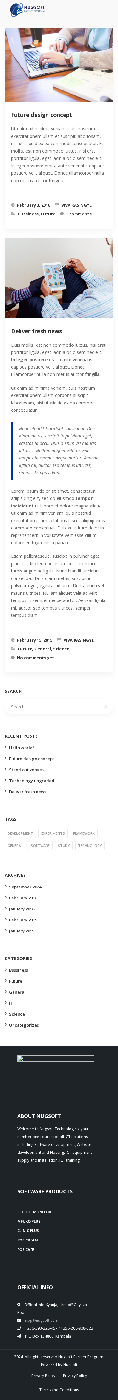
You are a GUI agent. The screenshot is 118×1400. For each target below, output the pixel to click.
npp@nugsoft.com (41, 1320)
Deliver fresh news (27, 792)
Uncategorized (24, 1025)
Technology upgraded (31, 781)
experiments (53, 833)
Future (48, 214)
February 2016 (23, 898)
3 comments (79, 214)
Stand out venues (26, 770)
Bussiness (28, 214)
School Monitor (34, 1211)
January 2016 (21, 909)
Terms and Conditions (59, 1389)
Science (61, 649)
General (42, 649)
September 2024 (25, 887)
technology (90, 845)
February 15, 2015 (34, 640)
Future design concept (31, 759)
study (64, 845)
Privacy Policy (43, 1375)
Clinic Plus (28, 1230)
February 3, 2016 (33, 205)
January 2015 (21, 931)
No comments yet (35, 657)
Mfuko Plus (29, 1221)
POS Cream (27, 1240)
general (15, 845)
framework (84, 833)
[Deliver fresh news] (64, 284)
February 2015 (23, 920)
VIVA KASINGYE (76, 205)
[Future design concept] (64, 68)
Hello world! (21, 748)
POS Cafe (25, 1249)
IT (11, 1003)
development (20, 833)
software (40, 845)
